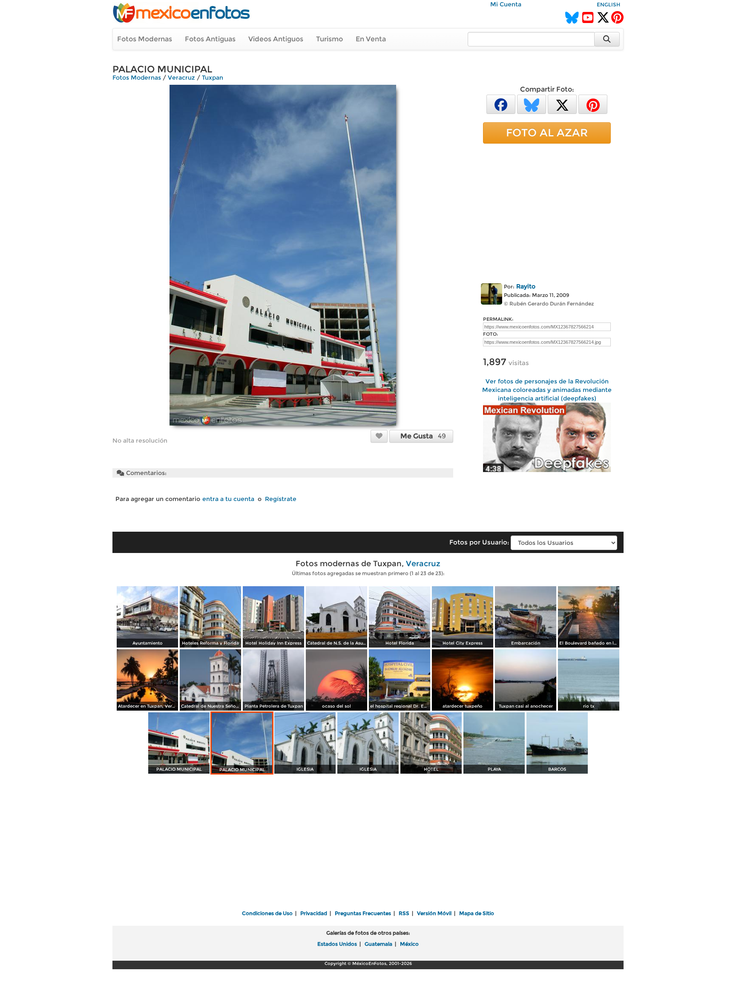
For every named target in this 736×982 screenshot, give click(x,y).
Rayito (525, 286)
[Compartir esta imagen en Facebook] (500, 104)
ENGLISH (608, 4)
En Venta (371, 39)
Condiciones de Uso (267, 913)
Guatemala (378, 944)
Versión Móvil (434, 913)
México (409, 944)
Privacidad (313, 913)
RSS (404, 913)
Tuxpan (212, 77)
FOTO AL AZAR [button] (547, 132)
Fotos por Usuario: (479, 542)
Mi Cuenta (505, 4)
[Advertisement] (546, 211)
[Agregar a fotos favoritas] (379, 436)
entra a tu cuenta (228, 499)
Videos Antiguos (275, 39)
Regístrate (280, 499)
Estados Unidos (337, 944)
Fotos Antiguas (210, 39)
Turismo (329, 39)
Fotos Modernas (144, 39)
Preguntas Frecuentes (363, 913)
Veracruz (181, 77)
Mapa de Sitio (476, 913)
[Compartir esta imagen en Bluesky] (531, 104)
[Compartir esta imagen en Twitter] (562, 104)
